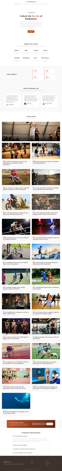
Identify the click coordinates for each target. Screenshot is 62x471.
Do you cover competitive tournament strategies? (22, 452)
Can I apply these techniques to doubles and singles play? (24, 448)
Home (32, 463)
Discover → (31, 31)
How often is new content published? (20, 445)
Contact (47, 464)
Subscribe (50, 423)
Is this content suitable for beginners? (20, 436)
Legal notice (48, 463)
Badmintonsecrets (31, 1)
